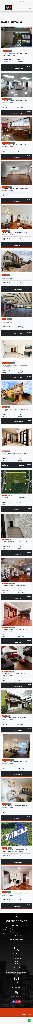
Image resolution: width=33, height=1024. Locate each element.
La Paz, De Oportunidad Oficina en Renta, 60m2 (15, 188)
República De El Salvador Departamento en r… (15, 365)
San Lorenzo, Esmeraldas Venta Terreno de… (14, 849)
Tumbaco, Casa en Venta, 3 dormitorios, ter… (14, 277)
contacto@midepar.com (16, 987)
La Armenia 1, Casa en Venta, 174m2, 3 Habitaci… (15, 409)
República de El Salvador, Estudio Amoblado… (15, 805)
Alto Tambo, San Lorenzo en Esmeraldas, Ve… (14, 497)
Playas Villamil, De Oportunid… (16, 53)
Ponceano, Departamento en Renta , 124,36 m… (15, 629)
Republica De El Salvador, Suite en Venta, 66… (14, 232)
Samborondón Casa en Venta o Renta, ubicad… (15, 453)
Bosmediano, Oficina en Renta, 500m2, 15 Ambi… (15, 100)
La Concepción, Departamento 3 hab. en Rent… (15, 144)
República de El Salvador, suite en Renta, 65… (14, 894)
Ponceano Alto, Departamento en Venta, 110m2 (15, 761)
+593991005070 (17, 958)
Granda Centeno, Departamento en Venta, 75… (15, 673)
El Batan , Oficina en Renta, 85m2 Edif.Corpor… (15, 541)
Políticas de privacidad (16, 939)
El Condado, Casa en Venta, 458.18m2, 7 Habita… (15, 717)
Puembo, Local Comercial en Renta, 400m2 (14, 321)
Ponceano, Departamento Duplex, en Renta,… (14, 585)
